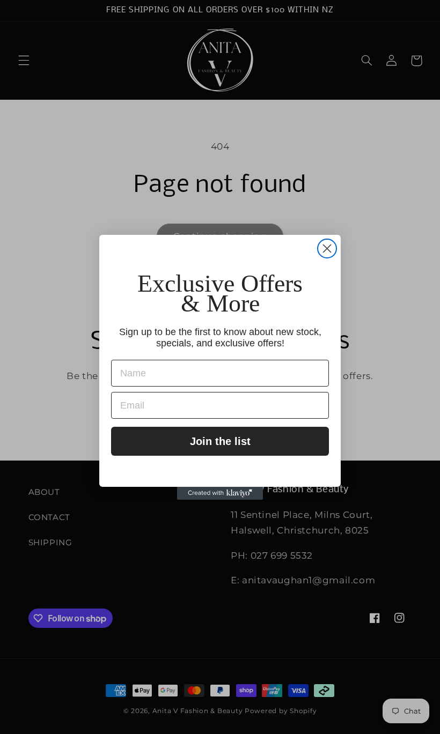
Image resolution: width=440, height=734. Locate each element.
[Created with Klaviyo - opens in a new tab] (220, 493)
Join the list (220, 441)
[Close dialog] (327, 248)
